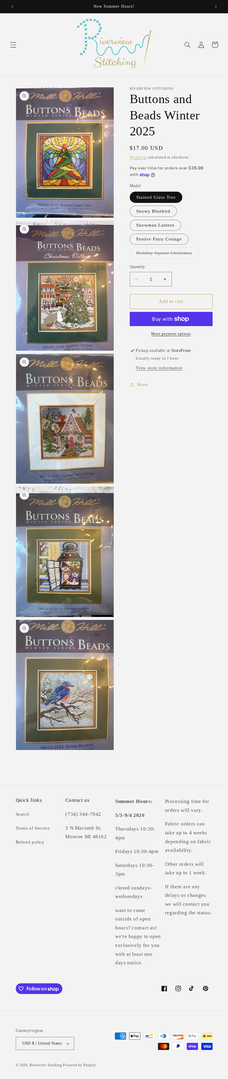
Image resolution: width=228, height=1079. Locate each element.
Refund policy (30, 842)
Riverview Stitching (46, 1065)
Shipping (138, 157)
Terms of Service (33, 828)
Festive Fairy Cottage (159, 239)
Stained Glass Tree (156, 197)
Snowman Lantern (155, 225)
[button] (13, 45)
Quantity (137, 266)
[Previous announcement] (12, 6)
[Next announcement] (215, 6)
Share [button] (142, 384)
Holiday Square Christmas (167, 254)
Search (22, 814)
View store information (159, 367)
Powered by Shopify (79, 1065)
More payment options (171, 334)
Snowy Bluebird (153, 211)
